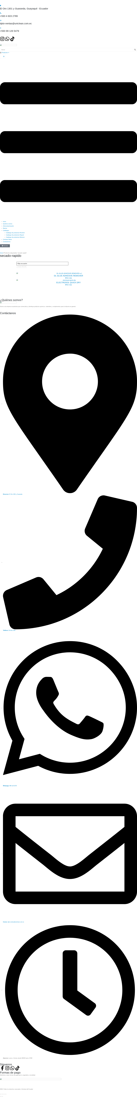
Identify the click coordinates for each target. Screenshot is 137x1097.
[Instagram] (2, 39)
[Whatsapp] (7, 39)
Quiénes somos (7, 223)
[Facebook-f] (2, 1068)
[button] (68, 142)
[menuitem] (4, 52)
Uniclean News (7, 239)
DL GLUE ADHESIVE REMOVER (68, 276)
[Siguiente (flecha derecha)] (2, 1096)
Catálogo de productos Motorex (15, 237)
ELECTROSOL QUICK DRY (68, 282)
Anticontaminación (8, 226)
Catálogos (6, 230)
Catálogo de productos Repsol (15, 235)
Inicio (4, 221)
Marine (5, 228)
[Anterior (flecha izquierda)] (0, 1096)
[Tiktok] (12, 39)
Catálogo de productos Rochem (15, 232)
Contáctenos (6, 241)
